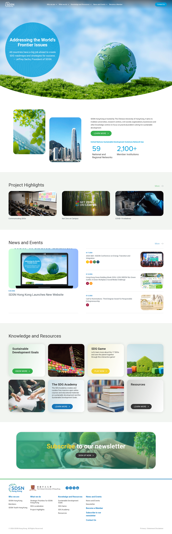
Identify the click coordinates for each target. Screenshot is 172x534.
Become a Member (115, 4)
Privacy (143, 528)
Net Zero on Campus (70, 218)
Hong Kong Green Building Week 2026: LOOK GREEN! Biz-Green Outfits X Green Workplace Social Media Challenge (111, 278)
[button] (52, 4)
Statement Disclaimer (155, 528)
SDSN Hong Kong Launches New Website (36, 294)
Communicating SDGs (17, 218)
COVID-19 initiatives (123, 218)
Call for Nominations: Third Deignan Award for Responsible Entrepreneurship (109, 300)
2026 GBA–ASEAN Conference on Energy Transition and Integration (108, 257)
